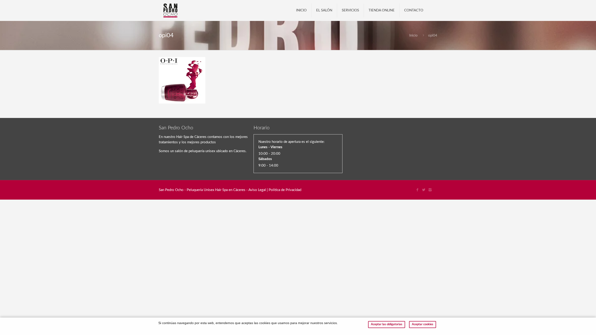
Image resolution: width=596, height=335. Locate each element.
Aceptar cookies (422, 324)
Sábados (265, 159)
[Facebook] (417, 190)
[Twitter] (423, 190)
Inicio (413, 35)
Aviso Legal (257, 190)
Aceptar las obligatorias (386, 324)
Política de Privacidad (285, 190)
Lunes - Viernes (270, 147)
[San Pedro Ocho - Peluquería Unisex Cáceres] (170, 10)
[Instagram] (430, 190)
